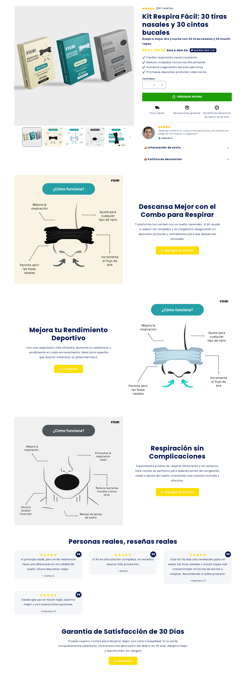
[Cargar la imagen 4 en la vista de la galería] (95, 137)
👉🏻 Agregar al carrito (177, 250)
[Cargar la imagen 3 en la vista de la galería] (74, 137)
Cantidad (148, 78)
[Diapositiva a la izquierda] (18, 137)
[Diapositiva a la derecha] (130, 137)
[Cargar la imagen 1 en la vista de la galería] (32, 137)
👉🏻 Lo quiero (68, 369)
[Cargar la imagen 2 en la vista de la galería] (53, 137)
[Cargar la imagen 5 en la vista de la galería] (116, 137)
